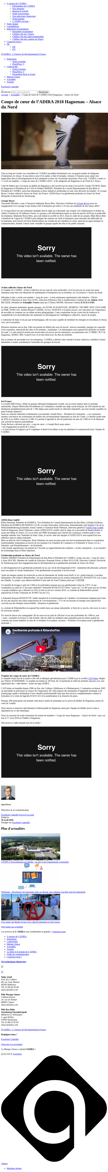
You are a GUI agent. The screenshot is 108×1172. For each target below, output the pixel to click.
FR (8, 44)
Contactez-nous (59, 931)
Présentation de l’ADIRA (23, 6)
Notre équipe (12, 24)
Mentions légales (14, 1168)
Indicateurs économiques (18, 29)
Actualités (11, 79)
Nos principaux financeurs (24, 16)
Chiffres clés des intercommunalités (28, 36)
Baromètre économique (22, 31)
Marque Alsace (13, 77)
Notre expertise (19, 61)
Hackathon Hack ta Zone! (23, 74)
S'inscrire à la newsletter (11, 1044)
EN (13, 49)
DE (13, 47)
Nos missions (18, 8)
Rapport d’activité (20, 11)
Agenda (10, 82)
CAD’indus (92, 678)
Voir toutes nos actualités (12, 927)
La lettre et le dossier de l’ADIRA (22, 952)
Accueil (4, 95)
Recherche (6, 92)
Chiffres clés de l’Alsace (23, 34)
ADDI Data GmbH (94, 527)
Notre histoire (18, 19)
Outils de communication (18, 954)
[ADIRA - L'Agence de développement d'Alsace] (23, 54)
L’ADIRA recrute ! (20, 21)
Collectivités (12, 66)
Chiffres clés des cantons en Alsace (27, 39)
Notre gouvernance (20, 13)
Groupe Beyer (83, 203)
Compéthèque (13, 26)
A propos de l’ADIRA (17, 3)
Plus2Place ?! (18, 64)
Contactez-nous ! (14, 41)
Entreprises (12, 59)
